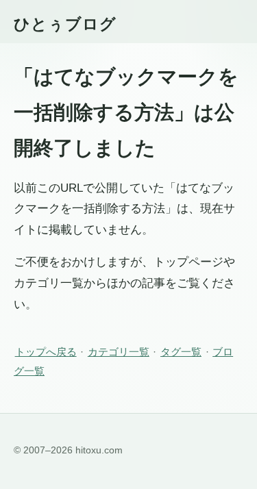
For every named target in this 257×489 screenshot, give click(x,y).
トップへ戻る (46, 352)
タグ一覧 (180, 352)
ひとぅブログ (65, 24)
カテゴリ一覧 (118, 352)
